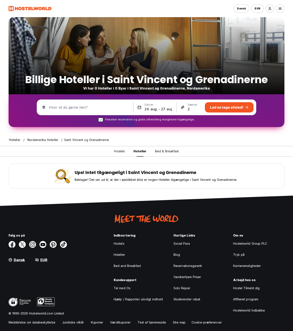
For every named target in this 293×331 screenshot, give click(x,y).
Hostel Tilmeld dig (246, 288)
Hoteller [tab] (139, 151)
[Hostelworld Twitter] (22, 244)
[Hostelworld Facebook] (12, 244)
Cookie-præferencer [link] (207, 322)
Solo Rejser (182, 288)
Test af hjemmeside (151, 322)
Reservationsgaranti (188, 266)
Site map (179, 322)
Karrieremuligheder (247, 266)
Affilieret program (245, 299)
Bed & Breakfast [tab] (167, 151)
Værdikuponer (120, 322)
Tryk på (239, 254)
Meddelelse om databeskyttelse (32, 322)
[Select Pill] (270, 8)
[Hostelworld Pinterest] (53, 244)
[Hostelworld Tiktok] (63, 244)
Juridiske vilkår (73, 322)
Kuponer (97, 322)
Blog (177, 254)
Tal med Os (122, 288)
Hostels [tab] (119, 151)
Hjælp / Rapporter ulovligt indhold (138, 299)
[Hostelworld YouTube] (42, 244)
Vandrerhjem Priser (187, 277)
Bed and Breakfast (127, 266)
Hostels (119, 243)
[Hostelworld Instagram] (32, 244)
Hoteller (119, 254)
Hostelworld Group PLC (250, 243)
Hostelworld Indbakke (249, 310)
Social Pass (182, 243)
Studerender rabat (187, 299)
